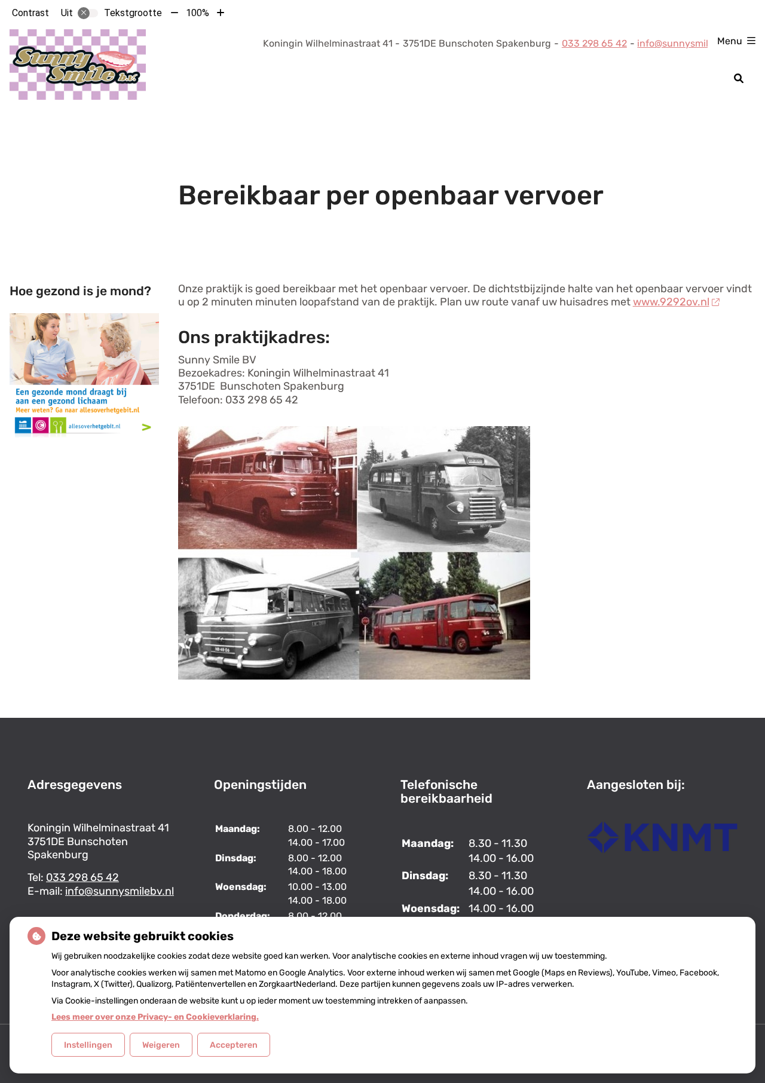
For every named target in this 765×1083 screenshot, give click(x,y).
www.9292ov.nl (671, 301)
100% (197, 13)
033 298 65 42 (82, 877)
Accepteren (234, 1045)
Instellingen (88, 1045)
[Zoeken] (739, 78)
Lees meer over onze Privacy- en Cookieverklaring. (155, 1017)
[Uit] (88, 13)
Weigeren (161, 1045)
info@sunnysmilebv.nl (686, 43)
